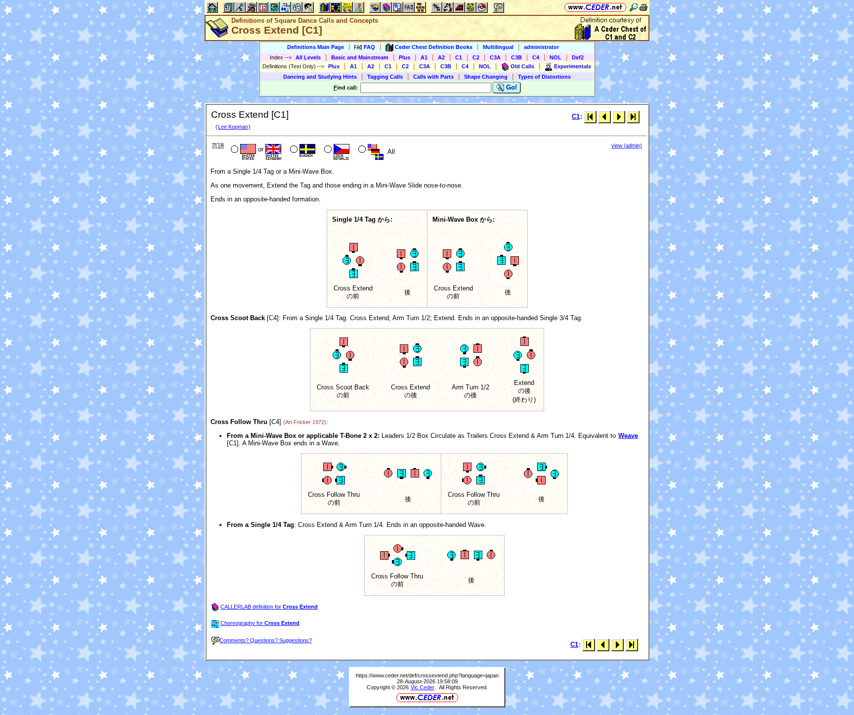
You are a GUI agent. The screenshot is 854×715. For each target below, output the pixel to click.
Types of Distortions (544, 77)
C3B (516, 57)
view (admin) (626, 145)
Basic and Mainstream (359, 57)
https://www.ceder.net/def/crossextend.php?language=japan (427, 675)
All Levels (308, 57)
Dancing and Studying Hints (320, 77)
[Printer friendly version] (643, 7)
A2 (441, 57)
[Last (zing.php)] (633, 116)
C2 (475, 57)
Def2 (578, 57)
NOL (555, 57)
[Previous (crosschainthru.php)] (604, 116)
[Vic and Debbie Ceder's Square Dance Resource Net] (595, 7)
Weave (628, 435)
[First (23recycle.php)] (590, 116)
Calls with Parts (433, 77)
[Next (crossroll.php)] (619, 116)
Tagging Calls (385, 77)
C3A (495, 57)
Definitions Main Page (315, 47)
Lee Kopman (233, 127)
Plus (404, 57)
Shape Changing (486, 77)
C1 (458, 57)
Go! (510, 87)
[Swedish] (301, 150)
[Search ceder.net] (634, 7)
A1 (424, 57)
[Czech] (335, 150)
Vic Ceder (422, 687)
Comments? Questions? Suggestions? (265, 640)
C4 (535, 57)
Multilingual (498, 47)
